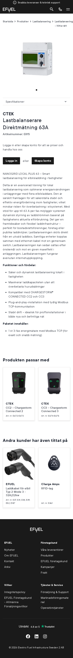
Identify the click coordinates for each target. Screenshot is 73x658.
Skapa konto (43, 160)
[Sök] (51, 9)
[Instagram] (45, 636)
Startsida (8, 21)
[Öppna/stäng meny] (68, 9)
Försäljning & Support (55, 592)
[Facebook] (28, 636)
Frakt (44, 572)
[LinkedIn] (36, 636)
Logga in (11, 160)
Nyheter (9, 549)
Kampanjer (48, 567)
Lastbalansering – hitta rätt (64, 23)
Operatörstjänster (52, 607)
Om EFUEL (11, 555)
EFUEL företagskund (54, 561)
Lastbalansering (42, 21)
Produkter (23, 21)
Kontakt (9, 561)
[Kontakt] (60, 9)
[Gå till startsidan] (9, 10)
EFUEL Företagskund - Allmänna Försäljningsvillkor (18, 602)
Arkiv (7, 567)
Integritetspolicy (15, 592)
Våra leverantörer (52, 549)
